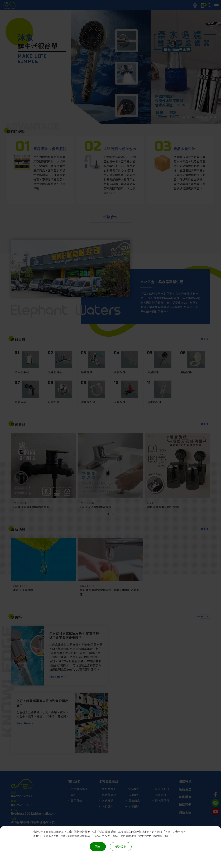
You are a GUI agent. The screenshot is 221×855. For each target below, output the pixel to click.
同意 (97, 846)
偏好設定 (120, 846)
